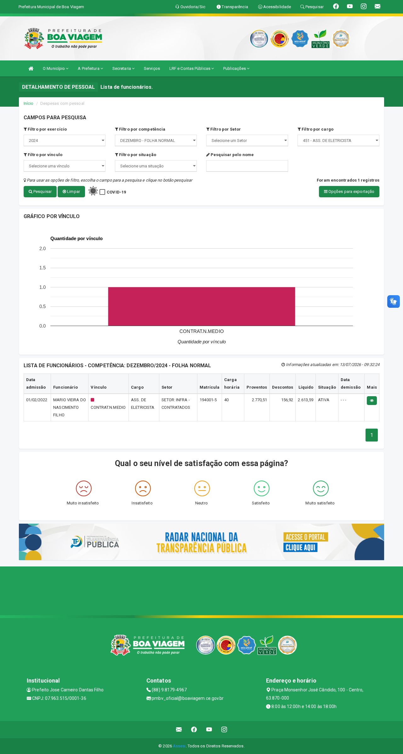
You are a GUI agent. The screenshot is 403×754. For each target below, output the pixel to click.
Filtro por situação (137, 154)
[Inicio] (31, 68)
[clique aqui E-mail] (178, 729)
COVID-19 (116, 192)
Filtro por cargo (317, 129)
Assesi (179, 746)
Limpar (73, 191)
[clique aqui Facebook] (194, 729)
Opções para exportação (350, 191)
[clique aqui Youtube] (209, 729)
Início (29, 103)
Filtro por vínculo (44, 154)
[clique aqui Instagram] (224, 729)
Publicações (235, 68)
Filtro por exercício (47, 129)
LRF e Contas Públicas (190, 68)
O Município (54, 68)
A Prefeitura (89, 68)
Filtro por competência (141, 129)
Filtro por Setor (225, 129)
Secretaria (122, 68)
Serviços (152, 68)
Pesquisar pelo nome (232, 154)
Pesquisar (42, 191)
